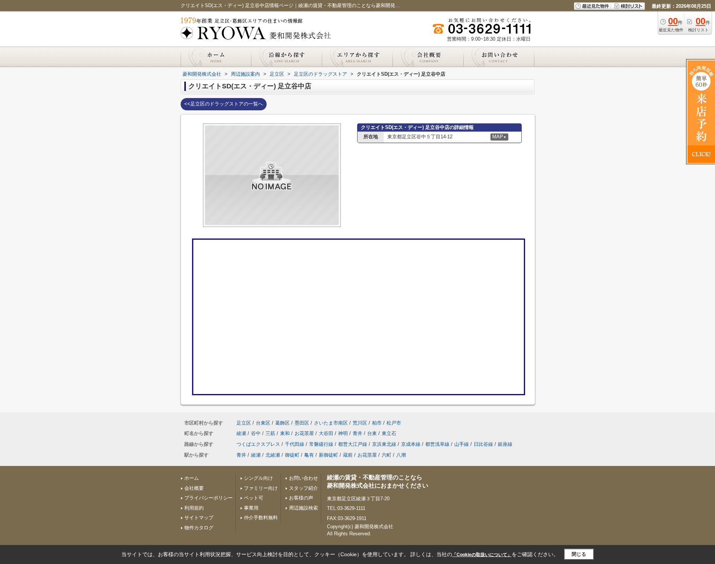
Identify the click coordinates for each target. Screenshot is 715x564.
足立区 (243, 423)
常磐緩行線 (321, 444)
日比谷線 (483, 444)
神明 (343, 433)
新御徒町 (328, 455)
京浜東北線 (384, 444)
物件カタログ (198, 527)
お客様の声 (301, 498)
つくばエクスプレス (258, 444)
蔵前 (348, 455)
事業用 (251, 508)
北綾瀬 (273, 455)
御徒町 (292, 455)
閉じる (579, 554)
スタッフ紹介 (303, 488)
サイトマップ (198, 517)
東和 (285, 433)
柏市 (377, 423)
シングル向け (258, 478)
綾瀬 (241, 433)
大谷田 (326, 433)
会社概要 (194, 488)
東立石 (389, 433)
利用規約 (194, 508)
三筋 (270, 433)
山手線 (461, 444)
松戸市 (394, 423)
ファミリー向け (261, 488)
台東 (372, 433)
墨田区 (302, 423)
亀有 (309, 455)
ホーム (191, 478)
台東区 (263, 423)
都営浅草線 (437, 444)
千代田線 (294, 444)
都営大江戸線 (352, 444)
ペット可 (253, 498)
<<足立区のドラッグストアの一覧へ (223, 104)
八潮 (401, 455)
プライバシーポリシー (208, 498)
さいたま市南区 (331, 423)
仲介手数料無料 (261, 517)
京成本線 (410, 444)
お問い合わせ (303, 478)
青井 (357, 433)
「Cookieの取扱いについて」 (482, 554)
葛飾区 (282, 423)
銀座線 (505, 444)
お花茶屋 (304, 433)
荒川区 (360, 423)
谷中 (256, 433)
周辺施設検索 (303, 508)
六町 (386, 455)
